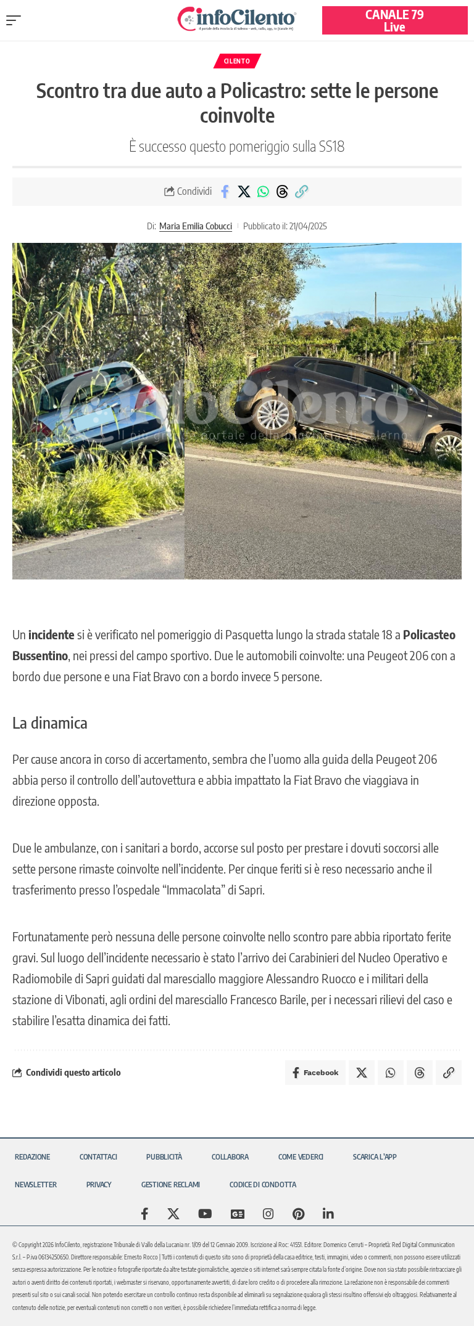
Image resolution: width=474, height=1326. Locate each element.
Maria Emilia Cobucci (195, 225)
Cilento (237, 61)
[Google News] (237, 1213)
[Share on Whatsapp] (263, 192)
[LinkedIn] (328, 1213)
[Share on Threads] (282, 192)
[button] (16, 20)
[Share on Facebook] (224, 192)
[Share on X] (243, 192)
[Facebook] (145, 1213)
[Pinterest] (298, 1213)
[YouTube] (205, 1213)
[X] (173, 1213)
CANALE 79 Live (394, 20)
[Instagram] (268, 1213)
